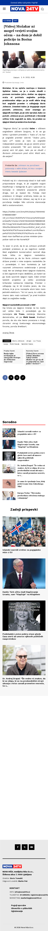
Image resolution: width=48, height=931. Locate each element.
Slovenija (7, 21)
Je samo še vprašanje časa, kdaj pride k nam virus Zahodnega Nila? (31, 484)
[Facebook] (5, 377)
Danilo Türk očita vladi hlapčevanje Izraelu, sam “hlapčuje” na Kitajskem (28, 444)
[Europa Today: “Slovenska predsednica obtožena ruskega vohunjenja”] (9, 495)
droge (28, 341)
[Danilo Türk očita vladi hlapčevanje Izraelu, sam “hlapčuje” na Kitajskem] (9, 444)
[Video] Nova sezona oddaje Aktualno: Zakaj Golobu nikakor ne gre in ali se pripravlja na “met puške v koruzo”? (35, 359)
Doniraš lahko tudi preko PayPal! (24, 2)
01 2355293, (25, 895)
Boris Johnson (18, 341)
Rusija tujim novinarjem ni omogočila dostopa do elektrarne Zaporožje (12, 358)
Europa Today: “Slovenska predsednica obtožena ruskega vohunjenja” (31, 495)
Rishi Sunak (14, 344)
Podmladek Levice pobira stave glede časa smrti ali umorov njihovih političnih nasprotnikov (31, 457)
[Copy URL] (22, 377)
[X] (11, 377)
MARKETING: (15, 898)
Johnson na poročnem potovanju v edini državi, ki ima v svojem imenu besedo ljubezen (24, 168)
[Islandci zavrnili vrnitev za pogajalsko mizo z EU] (9, 432)
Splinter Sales (27, 344)
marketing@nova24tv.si (31, 898)
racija (5, 344)
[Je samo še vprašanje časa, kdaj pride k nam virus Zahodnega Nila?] (9, 483)
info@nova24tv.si (22, 892)
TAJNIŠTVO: (15, 895)
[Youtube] (31, 847)
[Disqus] (24, 731)
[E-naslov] (16, 377)
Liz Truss (37, 341)
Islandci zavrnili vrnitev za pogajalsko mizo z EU (29, 432)
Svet (16, 21)
